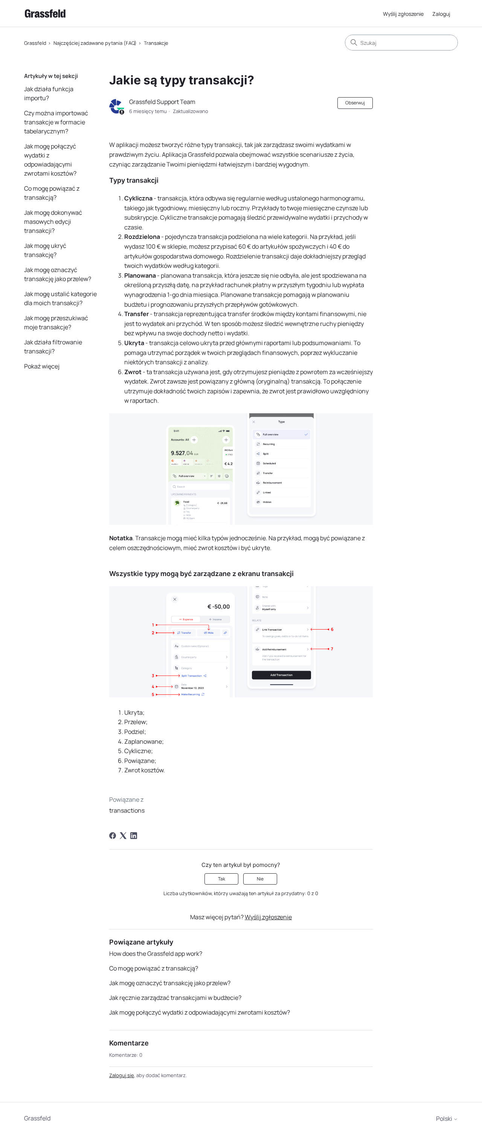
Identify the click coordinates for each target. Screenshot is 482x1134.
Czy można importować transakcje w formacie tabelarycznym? (56, 122)
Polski (444, 1118)
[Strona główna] (45, 13)
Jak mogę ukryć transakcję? (45, 250)
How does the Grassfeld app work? (155, 953)
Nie (260, 879)
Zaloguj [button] (441, 13)
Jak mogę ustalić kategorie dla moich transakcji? (60, 298)
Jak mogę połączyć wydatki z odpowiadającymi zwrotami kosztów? (50, 159)
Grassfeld (35, 43)
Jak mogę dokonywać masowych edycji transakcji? (53, 221)
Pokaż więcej (41, 366)
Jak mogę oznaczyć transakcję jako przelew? (57, 274)
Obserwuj (355, 102)
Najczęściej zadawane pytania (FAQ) (95, 43)
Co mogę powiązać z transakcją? (51, 193)
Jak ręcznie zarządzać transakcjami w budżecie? (175, 997)
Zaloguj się (121, 1075)
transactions (127, 810)
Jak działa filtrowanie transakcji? (53, 346)
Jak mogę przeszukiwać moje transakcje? (56, 322)
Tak (221, 879)
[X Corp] (123, 835)
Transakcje (156, 43)
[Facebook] (112, 835)
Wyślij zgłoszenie (403, 13)
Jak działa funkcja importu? (48, 93)
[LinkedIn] (133, 835)
